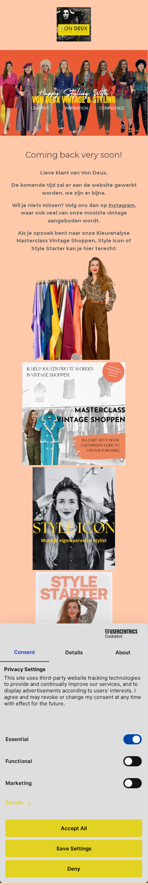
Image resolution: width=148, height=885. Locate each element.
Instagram (122, 205)
